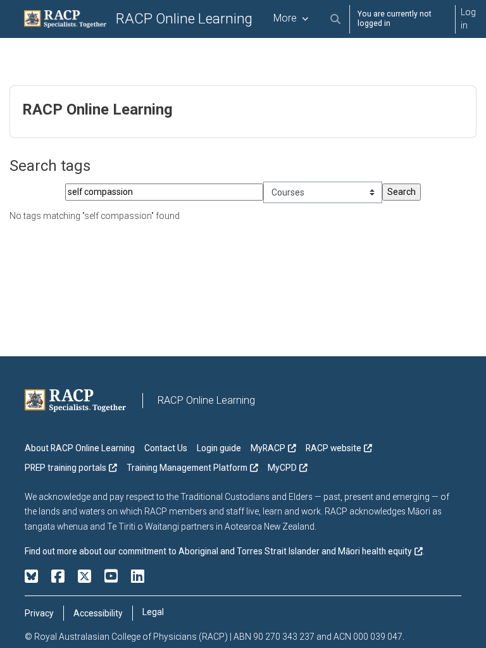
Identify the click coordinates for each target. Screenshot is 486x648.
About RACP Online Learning (80, 448)
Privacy (39, 613)
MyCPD (282, 468)
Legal (153, 612)
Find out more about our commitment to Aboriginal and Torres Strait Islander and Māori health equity (218, 551)
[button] (335, 19)
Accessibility (98, 613)
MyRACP (268, 448)
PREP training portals (65, 468)
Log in (468, 18)
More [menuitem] (285, 18)
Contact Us (165, 448)
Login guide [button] (219, 448)
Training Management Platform (187, 468)
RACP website (333, 448)
